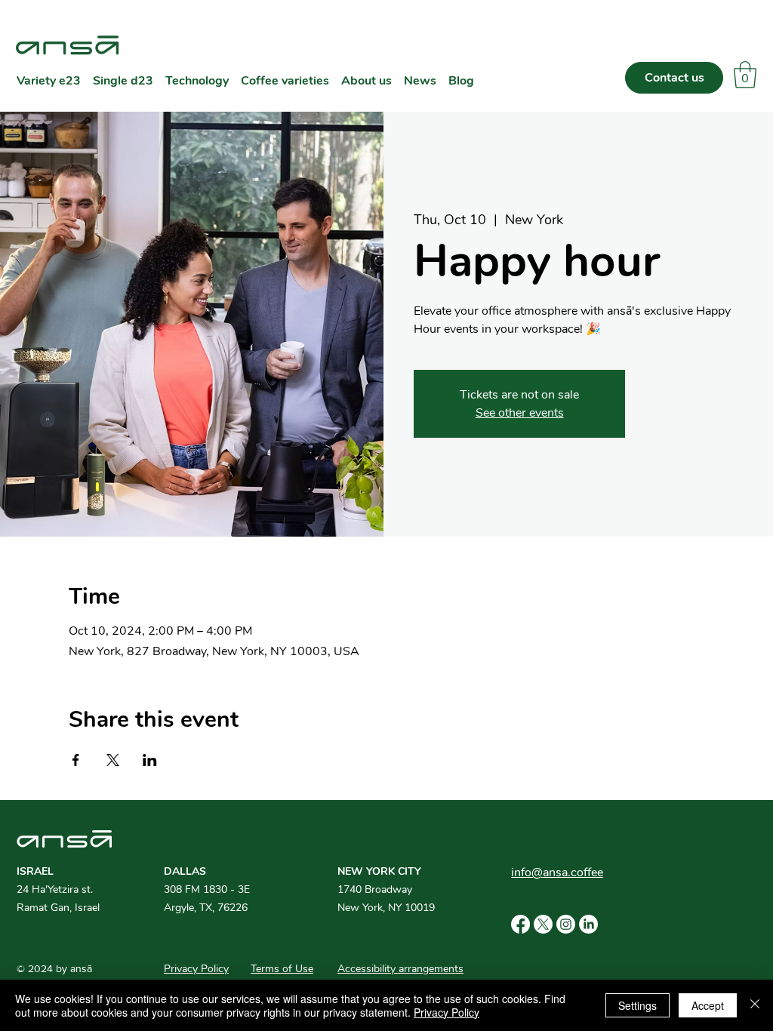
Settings (637, 1005)
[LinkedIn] (588, 924)
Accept (707, 1005)
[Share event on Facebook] (76, 760)
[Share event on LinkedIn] (150, 760)
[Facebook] (520, 924)
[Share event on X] (113, 760)
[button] (745, 74)
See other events (520, 413)
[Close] (755, 1005)
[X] (543, 924)
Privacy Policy (446, 1012)
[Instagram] (565, 924)
